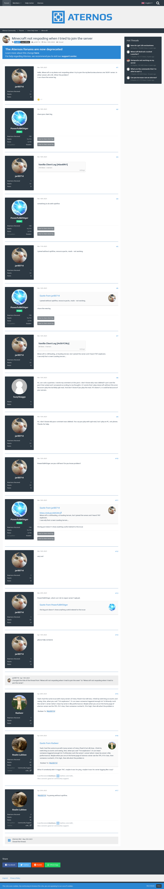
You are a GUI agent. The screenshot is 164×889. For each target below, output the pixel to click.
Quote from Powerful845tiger (54, 604)
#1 (117, 67)
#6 (117, 288)
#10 (116, 458)
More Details (151, 886)
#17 (116, 790)
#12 (116, 551)
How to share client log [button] (45, 139)
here (36, 53)
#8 (117, 378)
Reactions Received (13, 91)
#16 (116, 736)
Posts (9, 97)
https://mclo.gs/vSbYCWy (49, 513)
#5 (117, 246)
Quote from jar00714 (50, 295)
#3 (117, 157)
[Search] (158, 3)
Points (9, 94)
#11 (116, 500)
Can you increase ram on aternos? (144, 77)
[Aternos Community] (82, 17)
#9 (117, 417)
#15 (116, 694)
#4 (117, 199)
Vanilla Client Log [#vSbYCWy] (54, 343)
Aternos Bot (16, 839)
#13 (116, 593)
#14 (116, 635)
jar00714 (36, 42)
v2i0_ (27, 770)
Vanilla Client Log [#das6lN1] (53, 164)
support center (69, 56)
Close (159, 886)
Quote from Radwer (49, 743)
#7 (117, 336)
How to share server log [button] (46, 144)
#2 (117, 109)
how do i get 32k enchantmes (142, 45)
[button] (147, 3)
